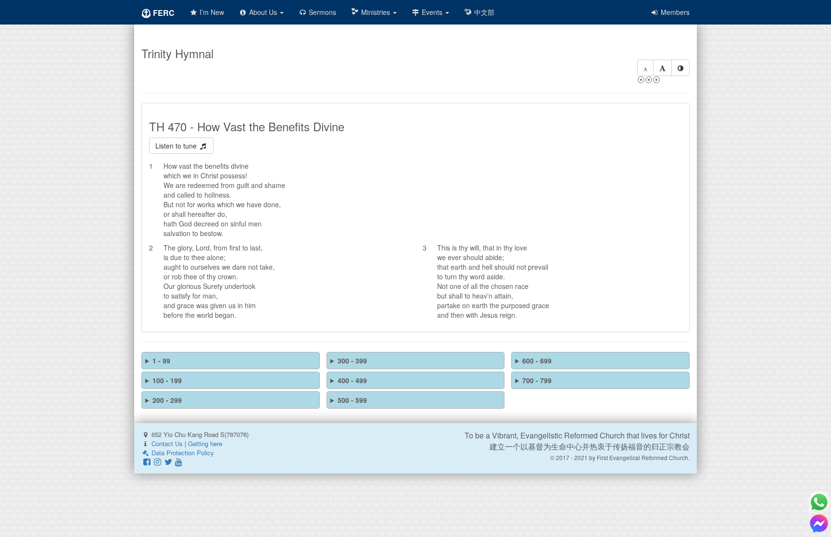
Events (432, 12)
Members (674, 12)
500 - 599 (352, 400)
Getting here (205, 443)
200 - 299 (167, 400)
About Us (263, 12)
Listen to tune (177, 145)
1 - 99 (161, 360)
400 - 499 (352, 380)
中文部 (483, 12)
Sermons (321, 12)
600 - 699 (537, 360)
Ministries (375, 12)
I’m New (211, 12)
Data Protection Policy (182, 452)
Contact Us (167, 443)
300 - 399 (352, 360)
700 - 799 (537, 380)
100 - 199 (167, 380)
